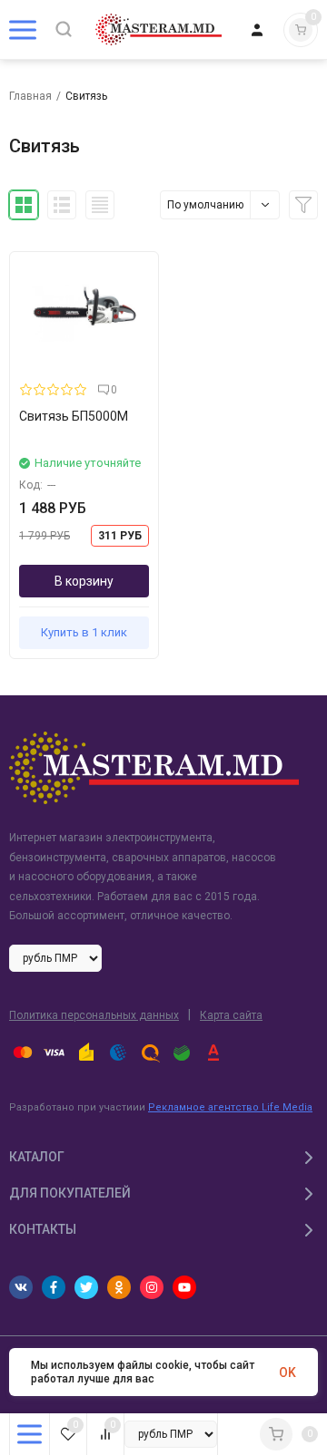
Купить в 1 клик (84, 632)
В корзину (84, 581)
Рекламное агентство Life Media (230, 1107)
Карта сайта (231, 1015)
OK (287, 1372)
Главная (30, 96)
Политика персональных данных (94, 1015)
